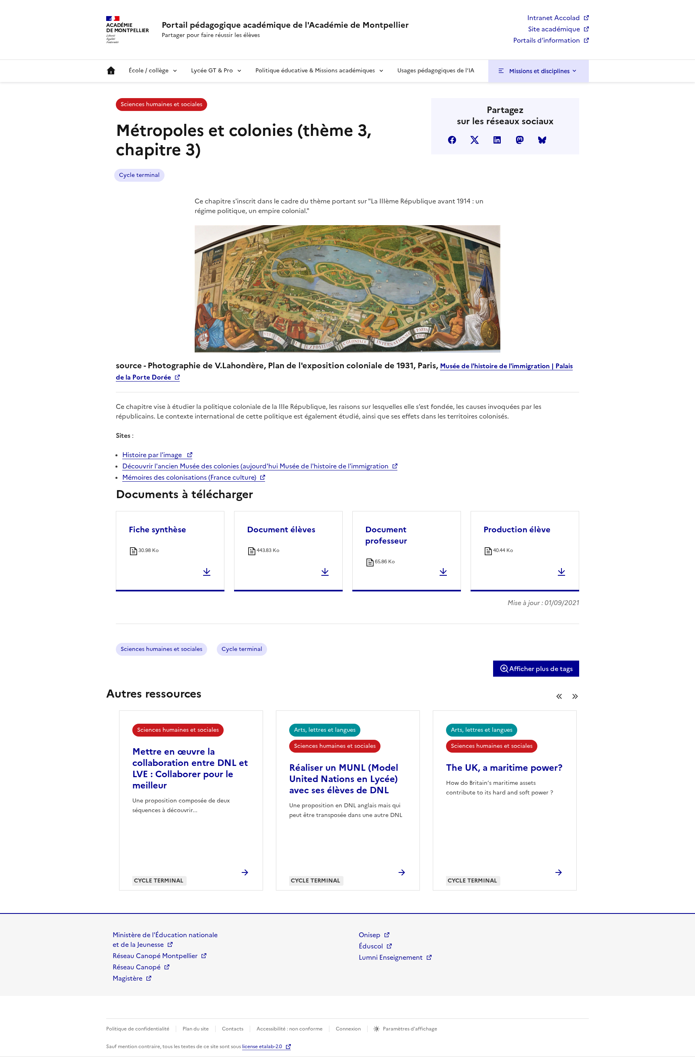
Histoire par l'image (152, 455)
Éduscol (371, 946)
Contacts (232, 1028)
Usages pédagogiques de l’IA (435, 70)
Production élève (517, 529)
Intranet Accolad (553, 18)
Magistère (127, 978)
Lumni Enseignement (391, 957)
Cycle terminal (139, 175)
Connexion (348, 1028)
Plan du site (196, 1028)
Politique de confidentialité (137, 1028)
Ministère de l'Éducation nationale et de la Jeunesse (165, 939)
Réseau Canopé (136, 967)
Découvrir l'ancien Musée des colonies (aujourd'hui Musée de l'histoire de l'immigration (255, 466)
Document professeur (386, 535)
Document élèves (281, 529)
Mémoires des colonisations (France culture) (189, 477)
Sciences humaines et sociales (161, 104)
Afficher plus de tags (541, 668)
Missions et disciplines (539, 71)
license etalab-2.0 (262, 1046)
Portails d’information (546, 40)
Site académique (554, 29)
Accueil (111, 71)
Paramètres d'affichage (410, 1028)
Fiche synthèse (157, 529)
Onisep (369, 935)
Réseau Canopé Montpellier (155, 956)
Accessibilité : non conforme (290, 1028)
